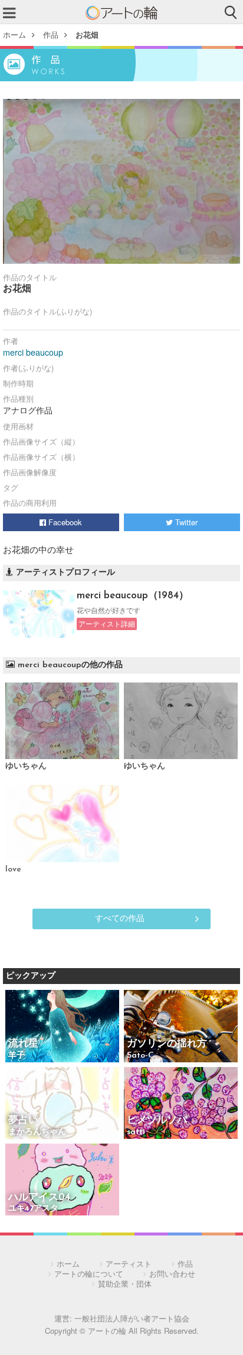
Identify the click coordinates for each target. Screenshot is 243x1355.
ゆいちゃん (26, 766)
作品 (50, 34)
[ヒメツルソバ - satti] (181, 1104)
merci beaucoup (33, 352)
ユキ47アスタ (33, 1208)
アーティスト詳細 (106, 623)
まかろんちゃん (37, 1132)
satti (136, 1132)
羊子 (16, 1055)
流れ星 (23, 1044)
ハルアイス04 (39, 1197)
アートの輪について (88, 1273)
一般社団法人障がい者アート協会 (131, 1318)
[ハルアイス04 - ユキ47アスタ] (62, 1180)
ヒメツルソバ (157, 1120)
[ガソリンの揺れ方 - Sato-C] (181, 1027)
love (13, 869)
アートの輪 (121, 13)
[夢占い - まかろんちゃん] (62, 1104)
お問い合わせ (172, 1273)
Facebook (64, 522)
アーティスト (129, 1263)
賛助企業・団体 (125, 1283)
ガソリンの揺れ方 (167, 1044)
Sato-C (140, 1055)
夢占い (23, 1120)
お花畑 (86, 34)
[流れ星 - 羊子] (62, 1027)
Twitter (185, 522)
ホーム (14, 34)
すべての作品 (120, 917)
